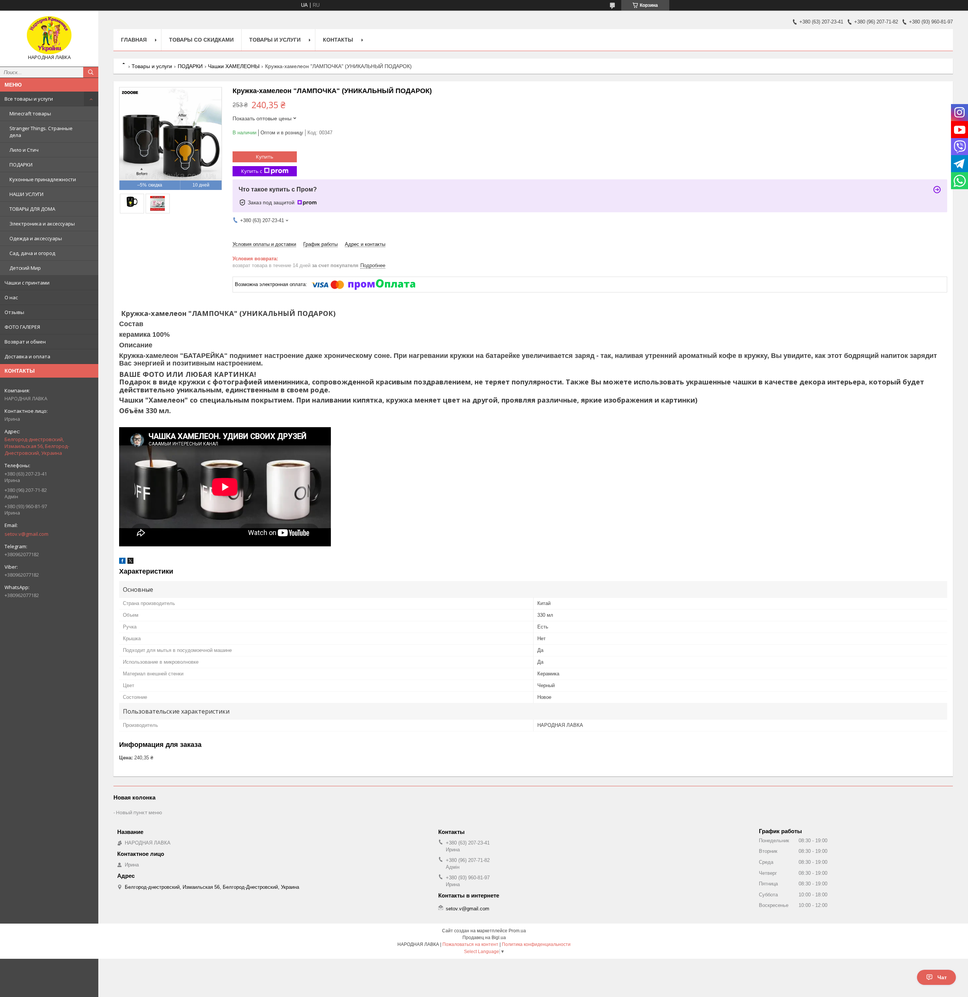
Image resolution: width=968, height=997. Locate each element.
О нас (11, 297)
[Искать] (90, 72)
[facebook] (122, 562)
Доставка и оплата (27, 356)
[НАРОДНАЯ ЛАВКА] (49, 35)
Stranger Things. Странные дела (41, 131)
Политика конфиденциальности (536, 944)
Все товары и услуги (29, 98)
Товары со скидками (201, 40)
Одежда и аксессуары (35, 238)
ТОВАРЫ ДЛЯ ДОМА (32, 208)
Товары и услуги (275, 40)
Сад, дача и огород (32, 253)
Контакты (338, 40)
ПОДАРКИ (21, 164)
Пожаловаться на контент (470, 944)
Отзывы (14, 312)
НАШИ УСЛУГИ (26, 194)
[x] (130, 562)
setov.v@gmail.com (26, 533)
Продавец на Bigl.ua (484, 937)
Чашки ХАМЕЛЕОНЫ (233, 66)
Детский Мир (25, 267)
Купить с (251, 171)
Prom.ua (517, 930)
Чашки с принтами (27, 282)
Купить (264, 156)
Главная (134, 40)
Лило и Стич (24, 149)
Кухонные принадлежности (42, 179)
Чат (942, 977)
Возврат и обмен (25, 341)
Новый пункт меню (139, 812)
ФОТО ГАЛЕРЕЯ (22, 327)
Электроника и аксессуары (42, 223)
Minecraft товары (30, 113)
